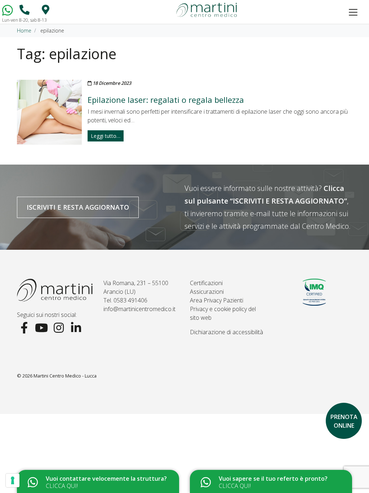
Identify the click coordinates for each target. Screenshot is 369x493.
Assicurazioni (207, 292)
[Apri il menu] (353, 12)
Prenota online (343, 421)
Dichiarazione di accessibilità (226, 332)
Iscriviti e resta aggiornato (78, 207)
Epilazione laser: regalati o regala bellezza (166, 99)
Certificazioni (206, 283)
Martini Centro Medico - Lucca (65, 375)
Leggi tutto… (105, 135)
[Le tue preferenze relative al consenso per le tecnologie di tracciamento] (12, 480)
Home (24, 30)
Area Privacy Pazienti (216, 300)
